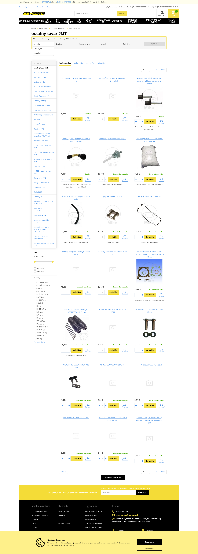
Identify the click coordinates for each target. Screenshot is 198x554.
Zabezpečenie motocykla (93, 527)
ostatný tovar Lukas (41, 72)
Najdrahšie (90, 63)
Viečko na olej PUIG (41, 141)
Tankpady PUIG (39, 166)
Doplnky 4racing (40, 101)
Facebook (120, 530)
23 (156, 70)
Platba (34, 523)
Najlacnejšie (78, 63)
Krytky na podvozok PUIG (43, 115)
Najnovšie (101, 63)
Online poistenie (64, 523)
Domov (33, 28)
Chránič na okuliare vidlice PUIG (44, 153)
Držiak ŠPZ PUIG (40, 124)
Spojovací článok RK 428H (112, 196)
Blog (48, 7)
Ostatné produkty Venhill (43, 96)
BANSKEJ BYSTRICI (64, 2)
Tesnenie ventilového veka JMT (149, 196)
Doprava (35, 519)
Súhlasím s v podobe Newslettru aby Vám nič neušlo (125, 488)
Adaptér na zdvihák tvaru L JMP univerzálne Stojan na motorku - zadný (149, 81)
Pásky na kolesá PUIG (42, 183)
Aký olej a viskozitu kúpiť (93, 511)
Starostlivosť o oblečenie (93, 523)
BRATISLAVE (46, 2)
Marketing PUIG (40, 215)
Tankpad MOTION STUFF (43, 91)
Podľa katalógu (65, 63)
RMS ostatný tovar (41, 77)
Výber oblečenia (90, 519)
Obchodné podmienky (26, 7)
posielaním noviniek (115, 488)
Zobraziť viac (39, 342)
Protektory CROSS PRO (42, 110)
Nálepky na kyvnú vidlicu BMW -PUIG (43, 202)
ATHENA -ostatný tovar (42, 87)
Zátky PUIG (38, 192)
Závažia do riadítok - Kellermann (41, 237)
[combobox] (43, 44)
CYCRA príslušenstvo (42, 105)
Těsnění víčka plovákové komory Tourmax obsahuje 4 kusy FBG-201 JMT (149, 420)
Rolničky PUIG (39, 129)
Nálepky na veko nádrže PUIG (43, 160)
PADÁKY (37, 119)
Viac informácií (71, 545)
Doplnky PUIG (39, 197)
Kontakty (40, 7)
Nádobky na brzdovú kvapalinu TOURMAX (42, 135)
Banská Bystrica (63, 511)
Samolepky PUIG (40, 178)
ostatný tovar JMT (41, 68)
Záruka (34, 527)
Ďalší (162, 70)
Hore (63, 472)
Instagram (149, 530)
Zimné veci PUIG (40, 187)
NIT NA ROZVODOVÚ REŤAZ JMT (112, 365)
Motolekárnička (39, 82)
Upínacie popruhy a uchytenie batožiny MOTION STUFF (41, 229)
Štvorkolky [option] (38, 53)
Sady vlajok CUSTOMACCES (39, 209)
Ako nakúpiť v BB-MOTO (40, 515)
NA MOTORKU (43, 28)
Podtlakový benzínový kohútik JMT (112, 138)
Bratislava (61, 515)
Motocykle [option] (38, 49)
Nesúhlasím (149, 548)
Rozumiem (149, 542)
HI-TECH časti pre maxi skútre (42, 172)
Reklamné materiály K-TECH (42, 221)
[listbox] (43, 51)
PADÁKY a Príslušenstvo (58, 28)
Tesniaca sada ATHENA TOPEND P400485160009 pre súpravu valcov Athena (149, 254)
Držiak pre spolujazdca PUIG (42, 146)
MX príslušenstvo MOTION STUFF (44, 244)
